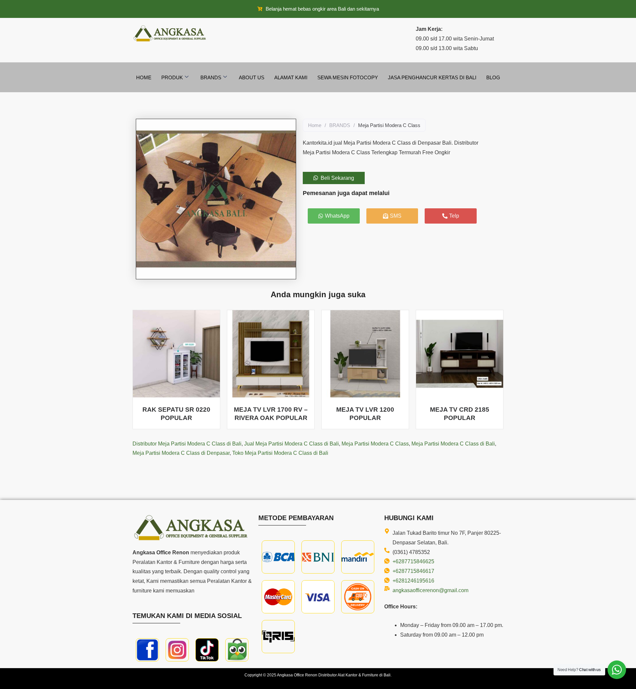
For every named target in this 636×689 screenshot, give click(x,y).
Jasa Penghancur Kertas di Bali (432, 77)
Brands (210, 77)
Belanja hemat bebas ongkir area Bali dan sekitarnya (322, 9)
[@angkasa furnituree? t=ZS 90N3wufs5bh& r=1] (207, 649)
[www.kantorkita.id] (170, 33)
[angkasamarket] (236, 649)
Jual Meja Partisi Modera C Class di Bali (291, 444)
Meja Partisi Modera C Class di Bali (453, 444)
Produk (172, 77)
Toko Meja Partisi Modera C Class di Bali (280, 453)
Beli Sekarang (337, 178)
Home (143, 77)
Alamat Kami (290, 77)
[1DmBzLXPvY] (147, 649)
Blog (493, 77)
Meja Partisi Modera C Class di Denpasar (181, 453)
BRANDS (339, 125)
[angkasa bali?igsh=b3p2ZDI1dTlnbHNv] (177, 649)
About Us (251, 77)
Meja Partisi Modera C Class (375, 444)
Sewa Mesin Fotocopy (347, 77)
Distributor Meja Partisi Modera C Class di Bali (186, 444)
